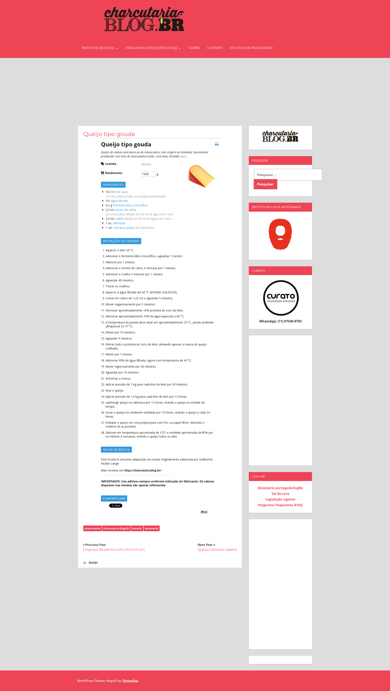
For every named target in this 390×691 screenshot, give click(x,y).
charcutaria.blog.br (116, 528)
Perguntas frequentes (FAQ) (151, 48)
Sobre (194, 48)
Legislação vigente (280, 499)
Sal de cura (280, 493)
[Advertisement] (195, 88)
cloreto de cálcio (125, 210)
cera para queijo (124, 228)
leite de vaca (119, 192)
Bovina (146, 164)
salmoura (119, 223)
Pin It (204, 512)
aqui (183, 156)
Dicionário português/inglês (280, 488)
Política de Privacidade (251, 48)
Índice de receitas (98, 48)
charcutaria (92, 528)
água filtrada (119, 201)
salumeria (151, 528)
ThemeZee (130, 681)
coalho (119, 219)
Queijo (93, 562)
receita (137, 528)
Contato (215, 48)
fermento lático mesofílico (130, 205)
